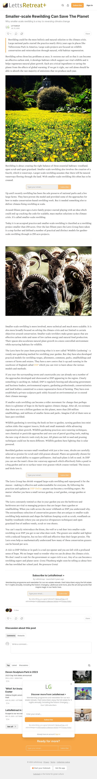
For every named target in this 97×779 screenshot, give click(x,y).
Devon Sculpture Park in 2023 (21, 672)
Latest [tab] (14, 665)
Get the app (60, 768)
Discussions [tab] (23, 665)
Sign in (90, 5)
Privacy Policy (66, 727)
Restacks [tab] (21, 636)
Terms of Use (59, 725)
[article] (48, 677)
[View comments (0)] (16, 33)
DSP (36, 365)
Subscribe (77, 5)
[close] (71, 684)
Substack (36, 774)
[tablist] (15, 635)
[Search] (62, 5)
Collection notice (63, 762)
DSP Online (36, 488)
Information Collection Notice (47, 727)
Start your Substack (42, 768)
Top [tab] (8, 665)
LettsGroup (15, 26)
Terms (53, 762)
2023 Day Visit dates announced (18, 675)
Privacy (46, 762)
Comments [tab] (11, 636)
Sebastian (18, 678)
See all (10, 726)
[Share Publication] (68, 5)
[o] (82, 676)
